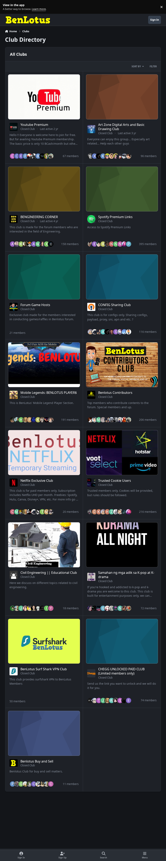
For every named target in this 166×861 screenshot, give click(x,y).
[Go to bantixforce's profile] (50, 156)
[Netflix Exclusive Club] (44, 452)
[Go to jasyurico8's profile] (98, 244)
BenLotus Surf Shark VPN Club (43, 669)
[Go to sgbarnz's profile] (33, 156)
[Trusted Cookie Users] (122, 452)
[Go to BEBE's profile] (124, 331)
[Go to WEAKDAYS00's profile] (111, 700)
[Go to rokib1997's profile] (103, 244)
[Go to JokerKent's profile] (25, 244)
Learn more (8, 7)
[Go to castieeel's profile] (16, 156)
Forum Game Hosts (35, 305)
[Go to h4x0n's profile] (107, 511)
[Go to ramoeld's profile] (98, 331)
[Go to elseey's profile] (94, 244)
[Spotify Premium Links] (122, 189)
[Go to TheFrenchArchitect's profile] (16, 608)
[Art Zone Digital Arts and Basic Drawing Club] (122, 96)
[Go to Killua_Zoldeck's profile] (38, 608)
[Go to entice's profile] (42, 244)
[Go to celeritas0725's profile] (12, 511)
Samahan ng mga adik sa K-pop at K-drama (126, 574)
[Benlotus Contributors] (122, 364)
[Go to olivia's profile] (29, 244)
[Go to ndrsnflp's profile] (124, 700)
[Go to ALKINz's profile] (33, 244)
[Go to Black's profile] (124, 244)
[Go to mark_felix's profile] (16, 511)
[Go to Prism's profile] (29, 419)
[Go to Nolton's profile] (120, 608)
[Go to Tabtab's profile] (115, 511)
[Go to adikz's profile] (120, 511)
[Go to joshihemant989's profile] (90, 244)
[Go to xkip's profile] (46, 244)
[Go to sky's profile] (120, 156)
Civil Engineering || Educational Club (48, 572)
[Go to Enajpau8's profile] (21, 156)
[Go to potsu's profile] (90, 331)
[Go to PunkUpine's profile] (128, 244)
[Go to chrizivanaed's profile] (46, 419)
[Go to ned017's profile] (120, 244)
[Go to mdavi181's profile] (21, 511)
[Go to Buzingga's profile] (25, 608)
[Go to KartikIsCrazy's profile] (50, 244)
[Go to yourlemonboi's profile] (42, 419)
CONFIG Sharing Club (114, 305)
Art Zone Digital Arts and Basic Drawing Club (121, 126)
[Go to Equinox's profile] (111, 331)
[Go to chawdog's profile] (16, 244)
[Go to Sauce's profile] (111, 156)
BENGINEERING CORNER (39, 217)
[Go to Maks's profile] (111, 419)
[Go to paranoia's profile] (103, 419)
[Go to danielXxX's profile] (29, 156)
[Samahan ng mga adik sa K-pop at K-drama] (122, 544)
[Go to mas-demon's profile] (38, 244)
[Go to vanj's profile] (50, 419)
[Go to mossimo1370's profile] (46, 511)
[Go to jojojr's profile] (21, 608)
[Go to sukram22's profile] (12, 608)
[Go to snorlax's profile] (90, 608)
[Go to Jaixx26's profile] (115, 419)
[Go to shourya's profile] (98, 156)
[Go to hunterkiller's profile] (21, 419)
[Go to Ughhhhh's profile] (94, 700)
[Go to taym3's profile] (107, 244)
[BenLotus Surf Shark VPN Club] (44, 641)
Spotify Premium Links (115, 217)
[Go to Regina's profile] (128, 156)
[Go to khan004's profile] (21, 244)
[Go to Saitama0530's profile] (33, 608)
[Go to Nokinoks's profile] (111, 244)
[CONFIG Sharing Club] (122, 276)
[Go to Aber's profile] (90, 511)
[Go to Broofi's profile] (94, 331)
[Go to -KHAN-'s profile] (38, 784)
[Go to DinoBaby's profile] (90, 419)
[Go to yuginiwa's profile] (50, 608)
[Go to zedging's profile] (120, 419)
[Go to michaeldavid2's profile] (98, 419)
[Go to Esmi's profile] (94, 608)
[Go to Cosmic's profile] (38, 511)
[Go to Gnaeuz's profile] (103, 608)
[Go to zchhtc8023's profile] (111, 511)
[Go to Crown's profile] (29, 511)
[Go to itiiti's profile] (124, 511)
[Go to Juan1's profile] (128, 331)
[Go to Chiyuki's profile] (107, 608)
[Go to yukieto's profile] (42, 608)
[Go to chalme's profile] (12, 156)
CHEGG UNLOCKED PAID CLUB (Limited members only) (121, 671)
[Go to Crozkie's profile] (33, 784)
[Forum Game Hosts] (44, 276)
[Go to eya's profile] (128, 700)
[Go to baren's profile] (38, 156)
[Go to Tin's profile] (98, 700)
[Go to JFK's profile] (90, 156)
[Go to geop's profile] (21, 784)
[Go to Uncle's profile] (46, 156)
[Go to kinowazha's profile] (98, 608)
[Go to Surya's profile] (115, 331)
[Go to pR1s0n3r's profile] (124, 419)
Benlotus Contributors (115, 392)
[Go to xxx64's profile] (94, 156)
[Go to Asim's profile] (103, 331)
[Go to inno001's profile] (124, 156)
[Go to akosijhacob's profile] (25, 419)
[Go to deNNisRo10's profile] (94, 511)
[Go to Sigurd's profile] (16, 419)
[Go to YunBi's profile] (115, 156)
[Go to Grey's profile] (25, 784)
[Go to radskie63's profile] (16, 784)
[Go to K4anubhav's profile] (90, 700)
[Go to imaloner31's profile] (46, 608)
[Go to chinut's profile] (42, 156)
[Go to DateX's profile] (42, 784)
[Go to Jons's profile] (103, 700)
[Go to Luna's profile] (115, 608)
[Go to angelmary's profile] (111, 608)
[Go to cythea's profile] (115, 700)
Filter (153, 66)
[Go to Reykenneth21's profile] (12, 419)
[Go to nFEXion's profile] (115, 244)
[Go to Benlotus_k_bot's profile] (29, 784)
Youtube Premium (34, 124)
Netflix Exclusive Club (36, 480)
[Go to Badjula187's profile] (128, 608)
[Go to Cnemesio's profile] (50, 784)
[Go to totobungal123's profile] (42, 511)
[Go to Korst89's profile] (98, 511)
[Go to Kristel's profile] (103, 156)
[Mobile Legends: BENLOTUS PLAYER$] (44, 364)
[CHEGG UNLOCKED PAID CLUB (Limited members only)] (122, 641)
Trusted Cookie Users (114, 480)
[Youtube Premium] (44, 96)
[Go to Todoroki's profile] (120, 331)
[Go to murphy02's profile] (107, 156)
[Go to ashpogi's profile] (33, 419)
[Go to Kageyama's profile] (29, 608)
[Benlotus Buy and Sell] (44, 733)
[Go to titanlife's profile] (94, 419)
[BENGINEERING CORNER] (44, 189)
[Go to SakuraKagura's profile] (120, 700)
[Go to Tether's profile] (50, 511)
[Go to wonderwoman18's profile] (124, 608)
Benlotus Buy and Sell (36, 761)
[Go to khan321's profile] (38, 419)
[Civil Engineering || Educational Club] (44, 544)
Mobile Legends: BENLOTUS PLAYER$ (48, 392)
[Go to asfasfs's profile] (12, 244)
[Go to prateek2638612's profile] (25, 156)
